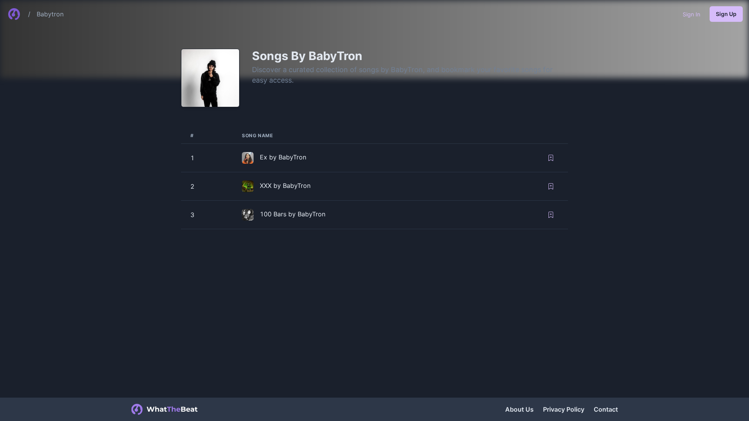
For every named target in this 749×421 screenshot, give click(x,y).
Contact (606, 409)
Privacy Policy (563, 409)
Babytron (50, 14)
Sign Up (726, 14)
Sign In (691, 14)
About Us (519, 409)
